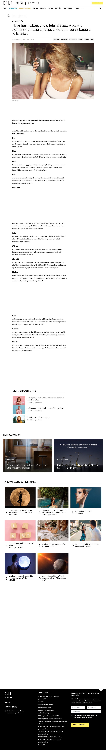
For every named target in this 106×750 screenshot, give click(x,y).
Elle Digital (13, 8)
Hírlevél (34, 3)
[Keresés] (100, 8)
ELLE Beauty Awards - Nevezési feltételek (48, 716)
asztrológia (57, 39)
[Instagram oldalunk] (21, 3)
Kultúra (43, 8)
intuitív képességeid (20, 332)
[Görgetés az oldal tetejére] (101, 689)
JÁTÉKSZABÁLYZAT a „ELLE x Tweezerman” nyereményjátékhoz (49, 741)
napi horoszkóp (73, 39)
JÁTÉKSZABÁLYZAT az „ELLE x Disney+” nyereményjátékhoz (48, 698)
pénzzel (31, 275)
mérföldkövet (38, 144)
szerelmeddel (43, 236)
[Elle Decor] (7, 3)
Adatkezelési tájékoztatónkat (82, 717)
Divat (5, 8)
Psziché (50, 8)
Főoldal (15, 16)
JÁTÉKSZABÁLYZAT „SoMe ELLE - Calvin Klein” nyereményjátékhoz (50, 733)
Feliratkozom (79, 725)
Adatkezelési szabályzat (44, 713)
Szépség (35, 8)
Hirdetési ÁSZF (41, 745)
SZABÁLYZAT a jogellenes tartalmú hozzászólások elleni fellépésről (52, 723)
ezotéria (87, 39)
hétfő (92, 39)
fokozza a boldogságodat (52, 268)
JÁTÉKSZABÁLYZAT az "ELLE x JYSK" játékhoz (50, 737)
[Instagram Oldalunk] (8, 697)
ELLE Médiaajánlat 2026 (44, 707)
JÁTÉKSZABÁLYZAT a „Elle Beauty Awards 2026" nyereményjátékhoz (51, 728)
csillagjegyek (64, 39)
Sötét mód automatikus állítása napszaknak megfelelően (15, 712)
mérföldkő (57, 249)
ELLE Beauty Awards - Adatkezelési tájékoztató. (50, 718)
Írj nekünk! (7, 702)
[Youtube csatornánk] (25, 3)
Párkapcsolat (67, 8)
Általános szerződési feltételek (45, 704)
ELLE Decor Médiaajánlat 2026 (46, 710)
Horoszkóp (23, 16)
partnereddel (17, 178)
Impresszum (41, 701)
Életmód (58, 8)
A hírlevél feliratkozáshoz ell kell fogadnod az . (85, 716)
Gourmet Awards (25, 8)
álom (27, 165)
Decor (77, 8)
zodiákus (81, 39)
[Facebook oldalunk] (17, 3)
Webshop (97, 3)
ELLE (32, 39)
